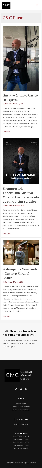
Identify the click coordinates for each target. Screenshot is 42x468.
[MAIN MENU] (37, 5)
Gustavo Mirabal (8, 104)
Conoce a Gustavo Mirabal (21, 407)
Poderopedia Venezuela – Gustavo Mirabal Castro (20, 273)
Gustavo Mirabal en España (21, 410)
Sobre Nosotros (21, 404)
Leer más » (6, 132)
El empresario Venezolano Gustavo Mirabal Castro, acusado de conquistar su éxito (21, 195)
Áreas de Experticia (21, 424)
